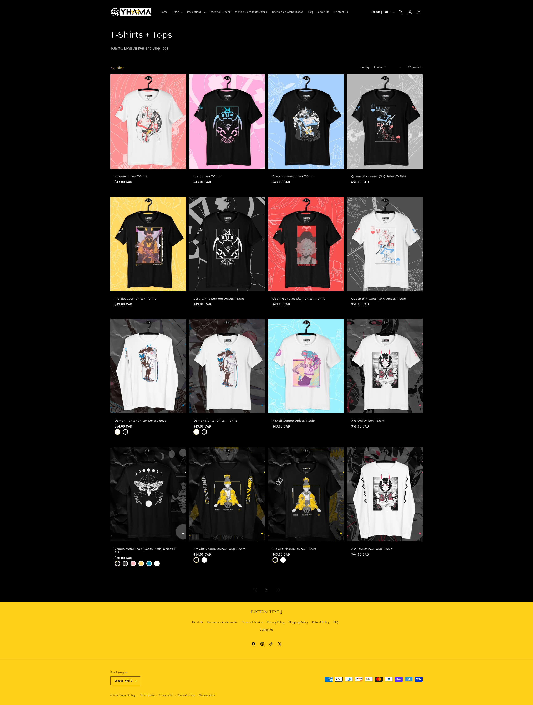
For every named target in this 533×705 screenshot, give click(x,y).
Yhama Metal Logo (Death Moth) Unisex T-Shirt (145, 550)
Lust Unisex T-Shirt (207, 176)
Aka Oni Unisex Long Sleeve (371, 548)
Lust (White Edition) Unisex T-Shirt (218, 298)
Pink (133, 563)
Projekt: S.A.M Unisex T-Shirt (135, 298)
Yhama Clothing (127, 695)
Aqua (149, 563)
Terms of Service (252, 622)
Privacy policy (166, 695)
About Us (197, 622)
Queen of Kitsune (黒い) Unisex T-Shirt (378, 176)
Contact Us (266, 629)
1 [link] (255, 590)
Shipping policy (207, 695)
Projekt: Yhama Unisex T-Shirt (294, 548)
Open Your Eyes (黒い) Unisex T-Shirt (298, 298)
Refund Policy (320, 622)
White (117, 432)
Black (125, 432)
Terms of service (186, 695)
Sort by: (365, 67)
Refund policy (147, 695)
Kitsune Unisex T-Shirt (131, 176)
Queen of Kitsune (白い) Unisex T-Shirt (378, 298)
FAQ (335, 622)
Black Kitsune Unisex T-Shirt (293, 176)
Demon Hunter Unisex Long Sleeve (140, 420)
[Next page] (277, 590)
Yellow (141, 563)
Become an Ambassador (222, 622)
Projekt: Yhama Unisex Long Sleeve (219, 548)
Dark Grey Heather (125, 563)
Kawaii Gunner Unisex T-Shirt (293, 420)
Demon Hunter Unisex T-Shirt (215, 420)
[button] (177, 12)
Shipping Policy (298, 622)
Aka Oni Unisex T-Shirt (367, 420)
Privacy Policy (275, 622)
